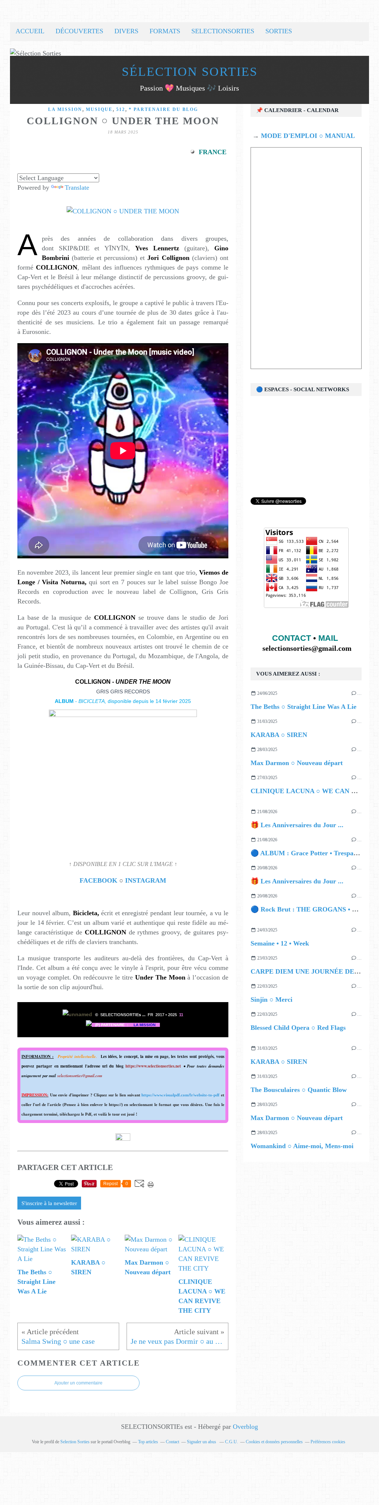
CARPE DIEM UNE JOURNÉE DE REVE (313, 971)
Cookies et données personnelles (274, 1441)
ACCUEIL (30, 31)
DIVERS (126, 31)
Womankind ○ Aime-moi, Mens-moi (302, 1146)
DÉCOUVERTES (79, 31)
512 (120, 109)
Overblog (245, 1426)
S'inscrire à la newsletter (49, 1203)
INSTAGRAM (145, 880)
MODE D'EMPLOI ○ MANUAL (307, 135)
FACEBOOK (99, 880)
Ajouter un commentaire (78, 1383)
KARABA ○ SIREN (279, 734)
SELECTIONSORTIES (222, 31)
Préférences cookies (328, 1441)
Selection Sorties (75, 1441)
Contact (172, 1441)
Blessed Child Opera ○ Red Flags (298, 1027)
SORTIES (278, 31)
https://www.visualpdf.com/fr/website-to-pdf (180, 1095)
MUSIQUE (99, 109)
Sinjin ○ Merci (271, 999)
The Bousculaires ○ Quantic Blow (299, 1089)
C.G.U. (231, 1441)
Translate (77, 187)
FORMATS (165, 31)
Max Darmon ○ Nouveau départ (297, 763)
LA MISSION (65, 109)
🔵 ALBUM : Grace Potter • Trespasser (308, 853)
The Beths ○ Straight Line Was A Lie (303, 706)
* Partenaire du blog (163, 109)
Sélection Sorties (190, 71)
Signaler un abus (202, 1441)
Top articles (148, 1441)
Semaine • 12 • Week (280, 943)
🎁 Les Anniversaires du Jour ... (297, 825)
